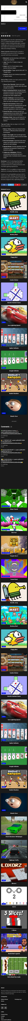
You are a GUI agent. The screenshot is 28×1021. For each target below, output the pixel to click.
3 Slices (14, 930)
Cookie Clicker (14, 280)
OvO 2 (14, 906)
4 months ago (5, 435)
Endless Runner (5, 506)
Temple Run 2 (14, 556)
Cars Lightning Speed (14, 325)
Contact (3, 1016)
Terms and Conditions (6, 1019)
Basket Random (14, 393)
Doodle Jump (14, 212)
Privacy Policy (4, 1014)
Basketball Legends (14, 953)
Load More (14, 421)
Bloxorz (14, 883)
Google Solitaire (14, 370)
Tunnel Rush (14, 579)
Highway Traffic (14, 860)
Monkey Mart (14, 234)
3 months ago (5, 454)
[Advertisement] (14, 477)
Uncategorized (18, 999)
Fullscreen (23, 28)
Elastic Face (14, 416)
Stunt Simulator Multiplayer (14, 836)
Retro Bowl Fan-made (14, 977)
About (2, 1018)
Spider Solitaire (14, 348)
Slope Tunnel (14, 509)
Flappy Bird (14, 257)
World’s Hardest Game (14, 302)
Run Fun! (14, 532)
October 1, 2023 (4, 33)
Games (3, 208)
